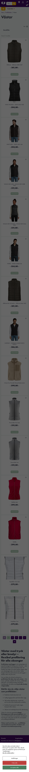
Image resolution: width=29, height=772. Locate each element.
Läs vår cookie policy (8, 753)
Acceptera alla (14, 767)
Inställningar (14, 758)
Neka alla (14, 763)
